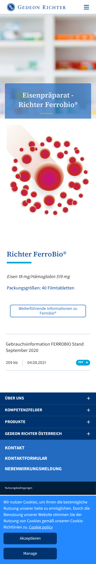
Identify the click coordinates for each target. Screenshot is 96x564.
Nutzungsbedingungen (18, 488)
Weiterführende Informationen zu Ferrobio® (48, 311)
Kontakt (14, 448)
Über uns (14, 398)
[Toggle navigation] (85, 7)
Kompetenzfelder (23, 410)
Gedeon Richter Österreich (33, 434)
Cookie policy (41, 527)
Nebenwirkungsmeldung (33, 469)
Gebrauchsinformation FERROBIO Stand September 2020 (45, 347)
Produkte (15, 422)
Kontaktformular (26, 458)
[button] (85, 398)
